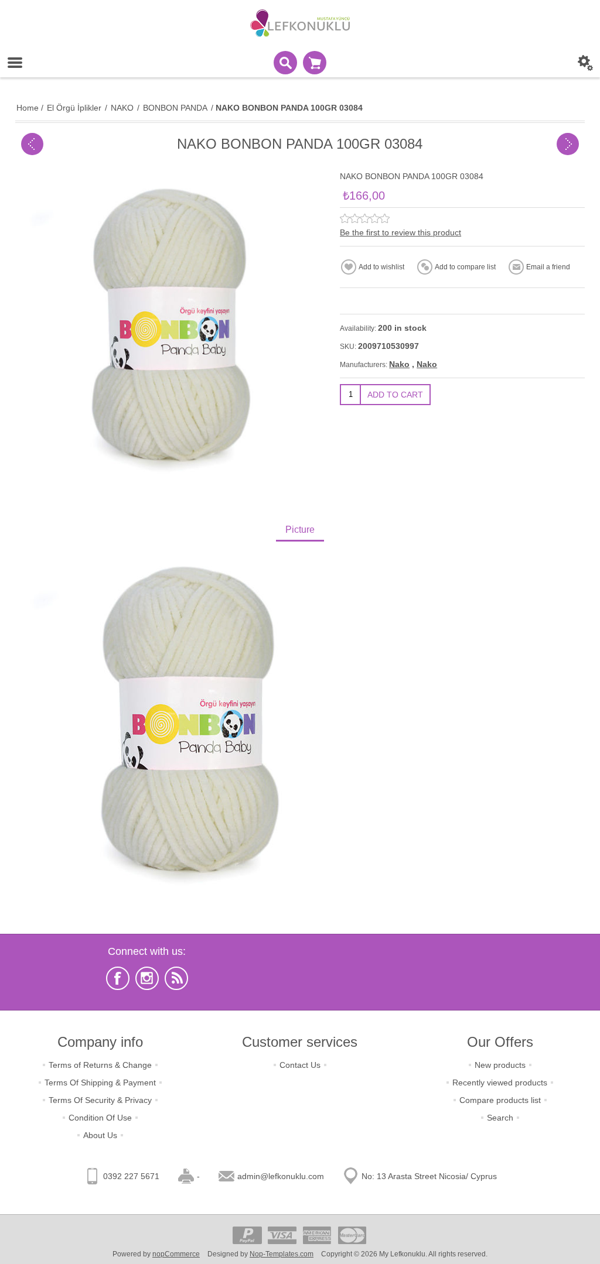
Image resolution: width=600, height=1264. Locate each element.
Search (500, 1117)
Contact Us (300, 1065)
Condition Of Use (100, 1117)
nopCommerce (176, 1254)
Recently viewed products (499, 1082)
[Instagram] (147, 978)
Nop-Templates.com (281, 1254)
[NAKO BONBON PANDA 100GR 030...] (32, 144)
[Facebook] (117, 978)
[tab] (300, 531)
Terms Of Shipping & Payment (100, 1082)
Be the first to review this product (400, 232)
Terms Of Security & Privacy (100, 1100)
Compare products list (500, 1100)
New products (500, 1065)
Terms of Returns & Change (100, 1065)
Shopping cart (314, 62)
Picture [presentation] (300, 530)
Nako (399, 364)
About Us (100, 1135)
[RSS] (176, 978)
